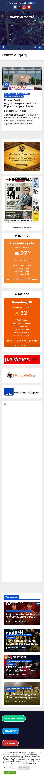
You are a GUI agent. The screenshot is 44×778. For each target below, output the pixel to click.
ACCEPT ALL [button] (9, 773)
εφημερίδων (27, 227)
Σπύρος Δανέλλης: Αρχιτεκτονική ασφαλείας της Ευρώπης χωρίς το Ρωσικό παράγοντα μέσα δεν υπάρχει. (21, 105)
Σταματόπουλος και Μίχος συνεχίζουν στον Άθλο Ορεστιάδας (21, 617)
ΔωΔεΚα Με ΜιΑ (22, 17)
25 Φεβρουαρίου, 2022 (16, 111)
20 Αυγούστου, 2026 (17, 701)
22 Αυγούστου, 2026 (17, 621)
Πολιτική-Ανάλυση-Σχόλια (14, 96)
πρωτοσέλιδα (18, 227)
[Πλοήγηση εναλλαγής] (19, 47)
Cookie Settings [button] (10, 768)
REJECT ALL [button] (23, 768)
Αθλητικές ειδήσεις (13, 611)
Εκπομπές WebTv (23, 93)
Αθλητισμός (26, 611)
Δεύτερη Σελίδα (10, 93)
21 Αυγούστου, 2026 (17, 675)
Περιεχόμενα (11, 637)
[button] (35, 47)
